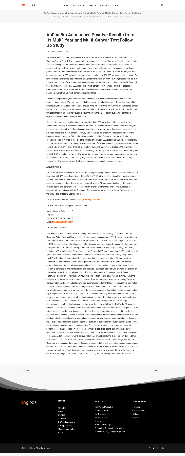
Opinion (61, 415)
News (60, 411)
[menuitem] (67, 5)
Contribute (105, 5)
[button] (162, 5)
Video (60, 432)
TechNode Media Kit (104, 407)
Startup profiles (65, 425)
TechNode (135, 407)
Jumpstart (135, 417)
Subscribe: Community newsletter (109, 428)
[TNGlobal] (28, 5)
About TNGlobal (101, 410)
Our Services (100, 414)
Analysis (62, 408)
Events (92, 5)
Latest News (79, 5)
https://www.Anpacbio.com (88, 199)
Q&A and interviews (66, 422)
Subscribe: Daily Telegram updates (110, 432)
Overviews (63, 418)
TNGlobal (135, 414)
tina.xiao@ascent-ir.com (62, 222)
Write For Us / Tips (103, 424)
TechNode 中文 (138, 410)
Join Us (98, 421)
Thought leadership (66, 429)
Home (66, 5)
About (118, 5)
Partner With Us (101, 417)
